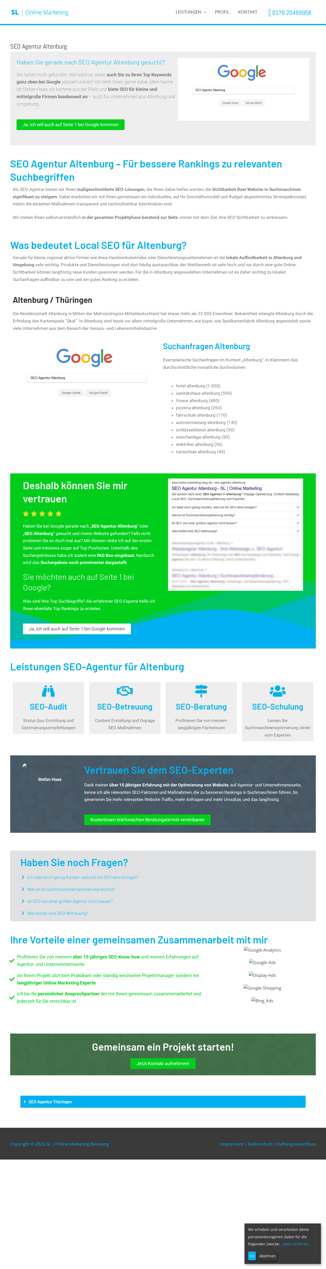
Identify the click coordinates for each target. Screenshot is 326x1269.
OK (252, 1255)
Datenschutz (260, 1144)
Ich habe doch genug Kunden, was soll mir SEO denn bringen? (82, 877)
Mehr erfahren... (297, 1244)
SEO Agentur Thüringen (50, 1101)
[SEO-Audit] (48, 691)
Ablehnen (267, 1255)
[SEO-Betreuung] (124, 691)
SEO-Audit (48, 706)
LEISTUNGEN (188, 12)
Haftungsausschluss (296, 1144)
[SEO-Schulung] (277, 691)
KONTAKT (247, 12)
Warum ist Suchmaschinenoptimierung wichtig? (71, 889)
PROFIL (222, 12)
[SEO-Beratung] (201, 691)
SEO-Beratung (201, 706)
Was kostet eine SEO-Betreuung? (57, 912)
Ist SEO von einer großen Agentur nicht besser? (70, 901)
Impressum (231, 1144)
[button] (163, 877)
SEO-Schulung (277, 706)
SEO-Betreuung (125, 706)
